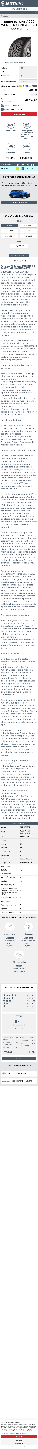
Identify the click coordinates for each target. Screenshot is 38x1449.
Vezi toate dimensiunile (19, 256)
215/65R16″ (19, 246)
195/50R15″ (28, 231)
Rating (19, 1059)
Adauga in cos (19, 114)
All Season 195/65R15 (17, 1073)
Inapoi (5, 16)
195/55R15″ (9, 236)
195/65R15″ (9, 225)
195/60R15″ (28, 236)
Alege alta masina (19, 202)
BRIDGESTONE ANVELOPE (22, 1081)
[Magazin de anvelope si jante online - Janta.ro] (19, 4)
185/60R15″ (9, 231)
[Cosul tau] (35, 12)
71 (32, 168)
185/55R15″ (28, 225)
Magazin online (19, 9)
